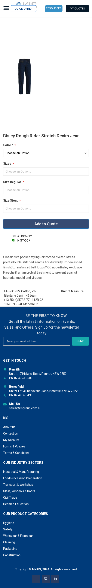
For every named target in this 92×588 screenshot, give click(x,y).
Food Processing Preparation (22, 478)
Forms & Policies (14, 446)
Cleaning (9, 542)
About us (9, 427)
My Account (11, 440)
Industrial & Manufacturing (21, 471)
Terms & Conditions (16, 453)
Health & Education (16, 504)
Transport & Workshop (18, 484)
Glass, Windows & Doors (19, 491)
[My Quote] (77, 8)
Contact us (10, 433)
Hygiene (8, 523)
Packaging (10, 548)
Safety (7, 529)
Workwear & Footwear (18, 535)
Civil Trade (10, 497)
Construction (12, 555)
